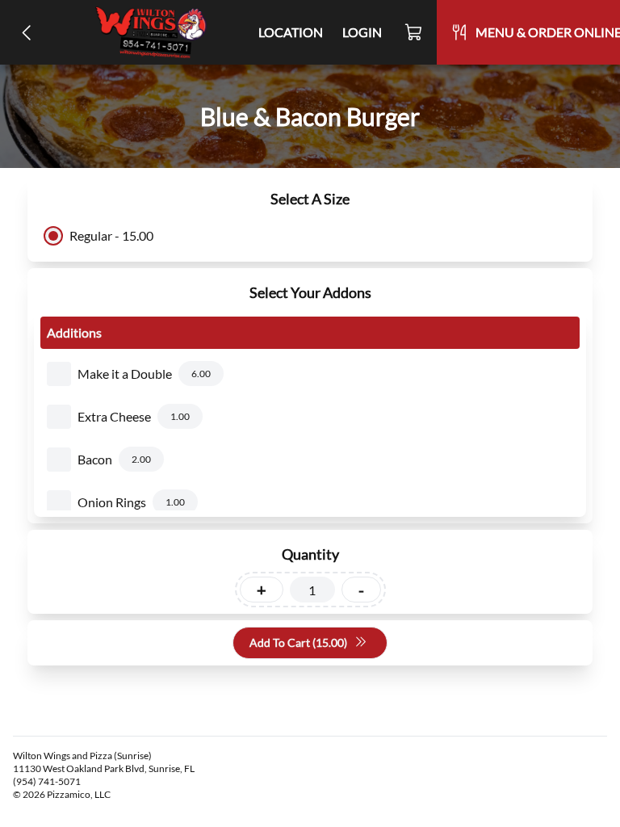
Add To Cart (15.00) (298, 642)
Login (362, 32)
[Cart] (414, 32)
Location (290, 32)
